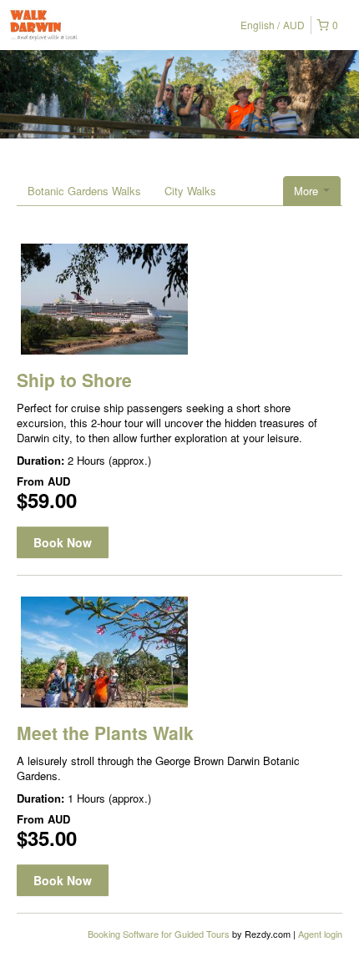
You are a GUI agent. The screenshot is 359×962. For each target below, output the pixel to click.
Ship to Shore (74, 379)
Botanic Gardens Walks (84, 191)
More (307, 191)
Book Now (62, 542)
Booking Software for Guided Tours (160, 933)
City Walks (190, 191)
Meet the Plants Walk (105, 732)
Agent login (320, 933)
